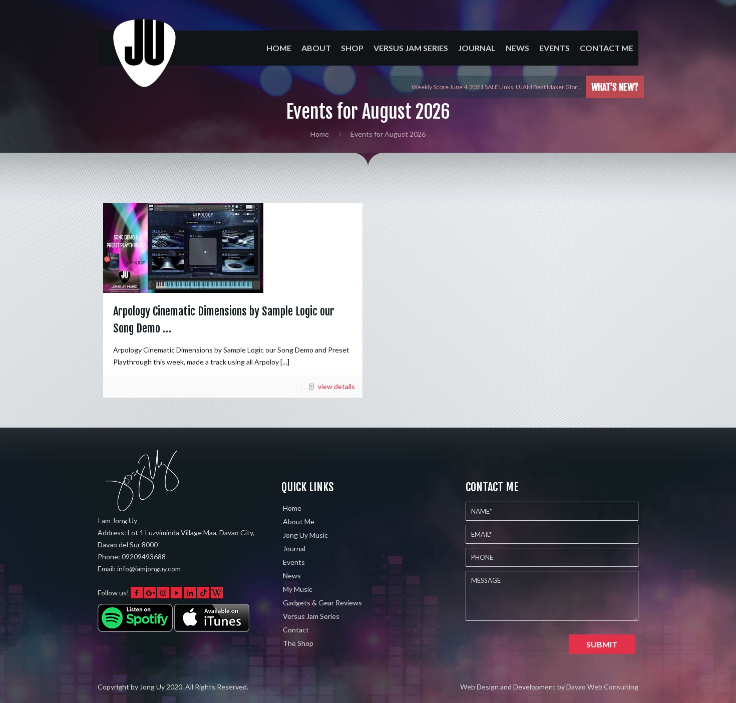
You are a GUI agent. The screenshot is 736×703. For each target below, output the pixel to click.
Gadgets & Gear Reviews (322, 602)
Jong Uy (152, 686)
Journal (294, 548)
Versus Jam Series (311, 616)
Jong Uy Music (305, 535)
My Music (297, 589)
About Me (298, 521)
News (292, 575)
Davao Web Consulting (602, 686)
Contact (296, 629)
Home (319, 134)
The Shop (298, 643)
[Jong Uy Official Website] (145, 62)
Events (294, 562)
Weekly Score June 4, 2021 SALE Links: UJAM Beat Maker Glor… (497, 87)
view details (336, 386)
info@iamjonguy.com (149, 568)
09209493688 (144, 556)
